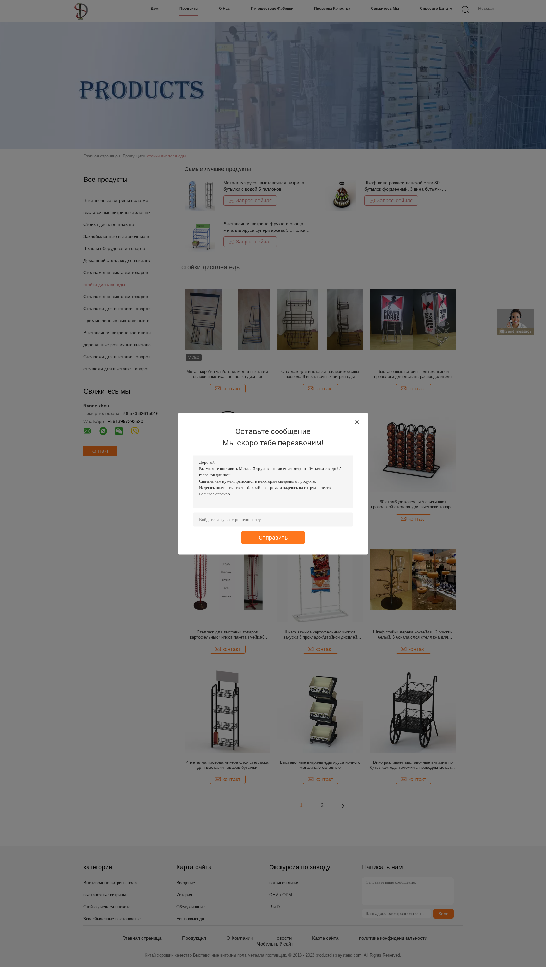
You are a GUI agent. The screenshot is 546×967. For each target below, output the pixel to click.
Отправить (273, 537)
